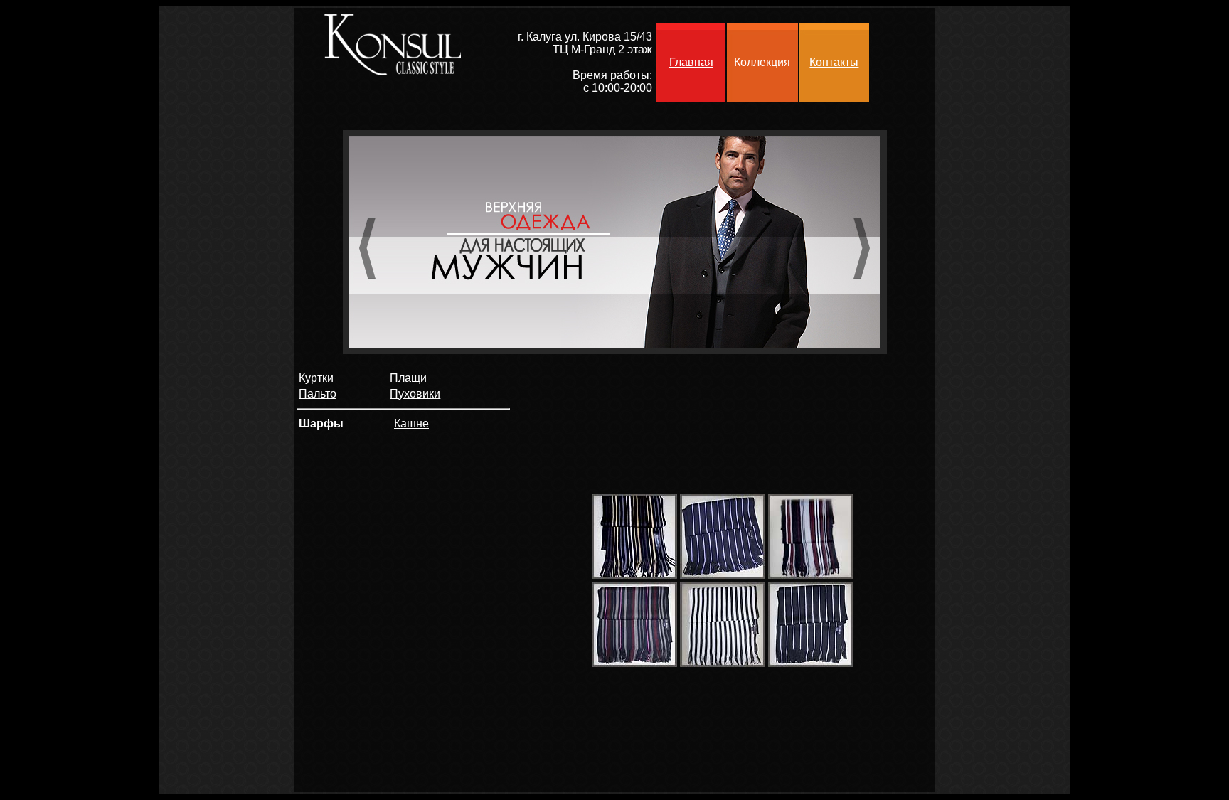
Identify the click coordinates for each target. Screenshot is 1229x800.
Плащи (408, 378)
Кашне (411, 423)
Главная (691, 62)
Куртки (316, 378)
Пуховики (415, 394)
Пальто (317, 394)
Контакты (833, 62)
